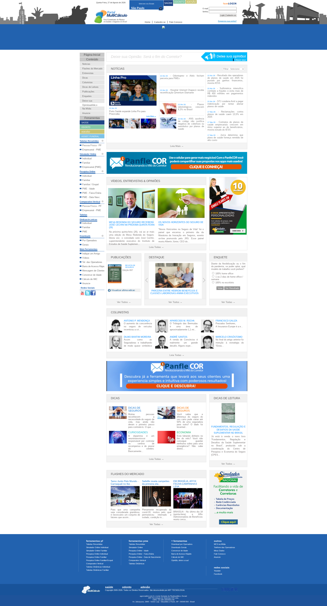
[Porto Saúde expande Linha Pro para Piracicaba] (133, 105)
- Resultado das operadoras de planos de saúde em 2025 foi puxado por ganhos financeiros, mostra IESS (225, 79)
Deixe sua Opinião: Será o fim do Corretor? (146, 57)
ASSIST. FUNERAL (90, 136)
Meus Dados (219, 551)
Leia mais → (151, 116)
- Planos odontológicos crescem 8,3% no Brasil (191, 107)
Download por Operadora (181, 544)
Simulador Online (136, 547)
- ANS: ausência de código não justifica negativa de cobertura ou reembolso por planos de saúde (191, 123)
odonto (126, 587)
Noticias (86, 64)
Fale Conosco (175, 22)
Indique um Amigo (91, 253)
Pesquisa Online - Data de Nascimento (145, 557)
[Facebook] (93, 292)
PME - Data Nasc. (91, 197)
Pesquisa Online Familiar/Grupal (99, 560)
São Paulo (137, 8)
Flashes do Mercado (92, 68)
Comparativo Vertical (94, 564)
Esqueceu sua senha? (227, 21)
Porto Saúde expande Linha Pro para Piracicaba (127, 112)
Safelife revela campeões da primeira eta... (155, 482)
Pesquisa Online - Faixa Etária (141, 554)
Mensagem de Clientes (93, 270)
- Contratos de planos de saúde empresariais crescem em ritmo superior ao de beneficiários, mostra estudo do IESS (225, 126)
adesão (145, 587)
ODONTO (179, 2)
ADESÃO (191, 2)
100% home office (224, 273)
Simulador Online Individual (97, 547)
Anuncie (86, 113)
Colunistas (87, 82)
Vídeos (85, 258)
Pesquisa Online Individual (97, 554)
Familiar (86, 163)
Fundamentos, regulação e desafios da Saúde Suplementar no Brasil (228, 429)
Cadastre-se (160, 22)
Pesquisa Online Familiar (96, 557)
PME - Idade (88, 188)
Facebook (218, 574)
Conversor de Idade (92, 275)
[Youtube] (82, 292)
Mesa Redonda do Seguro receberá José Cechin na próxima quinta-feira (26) (131, 225)
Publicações (88, 91)
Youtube (217, 571)
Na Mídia (86, 108)
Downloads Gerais (179, 547)
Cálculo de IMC (89, 279)
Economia (184, 432)
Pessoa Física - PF (92, 145)
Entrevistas (88, 73)
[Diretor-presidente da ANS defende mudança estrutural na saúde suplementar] (148, 128)
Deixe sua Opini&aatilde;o (89, 102)
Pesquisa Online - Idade (139, 551)
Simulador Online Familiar (96, 551)
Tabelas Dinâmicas (136, 564)
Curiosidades (138, 432)
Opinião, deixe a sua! (180, 560)
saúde (109, 587)
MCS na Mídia (219, 544)
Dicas (85, 77)
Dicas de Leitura (90, 87)
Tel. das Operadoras (92, 262)
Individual (87, 158)
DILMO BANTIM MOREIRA (137, 337)
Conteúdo (92, 59)
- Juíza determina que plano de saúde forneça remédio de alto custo (225, 137)
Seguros (134, 409)
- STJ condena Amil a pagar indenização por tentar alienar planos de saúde (225, 104)
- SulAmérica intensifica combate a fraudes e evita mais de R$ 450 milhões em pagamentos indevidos (225, 92)
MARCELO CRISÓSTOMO (229, 337)
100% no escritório (224, 282)
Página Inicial (92, 54)
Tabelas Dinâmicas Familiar (97, 570)
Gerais (85, 244)
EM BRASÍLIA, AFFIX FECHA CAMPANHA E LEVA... (185, 483)
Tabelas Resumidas (94, 544)
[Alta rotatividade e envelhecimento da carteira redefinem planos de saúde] (132, 128)
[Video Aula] (102, 141)
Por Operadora (89, 240)
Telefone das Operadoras (224, 547)
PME (84, 231)
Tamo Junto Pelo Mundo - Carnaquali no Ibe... (124, 482)
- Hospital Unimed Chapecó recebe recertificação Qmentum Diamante (182, 91)
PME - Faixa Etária (91, 193)
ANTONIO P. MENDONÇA (137, 320)
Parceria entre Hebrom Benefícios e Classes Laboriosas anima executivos (174, 292)
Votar (220, 288)
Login (222, 15)
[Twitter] (87, 292)
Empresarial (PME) (91, 167)
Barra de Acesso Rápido (94, 266)
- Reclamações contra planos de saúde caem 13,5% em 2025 (225, 114)
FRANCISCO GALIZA (226, 320)
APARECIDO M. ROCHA (182, 320)
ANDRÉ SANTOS (178, 337)
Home (147, 22)
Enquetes (87, 96)
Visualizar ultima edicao (123, 290)
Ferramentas (92, 118)
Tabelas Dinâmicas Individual (98, 567)
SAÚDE (168, 3)
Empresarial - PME (91, 149)
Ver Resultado (232, 288)
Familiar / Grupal (90, 184)
